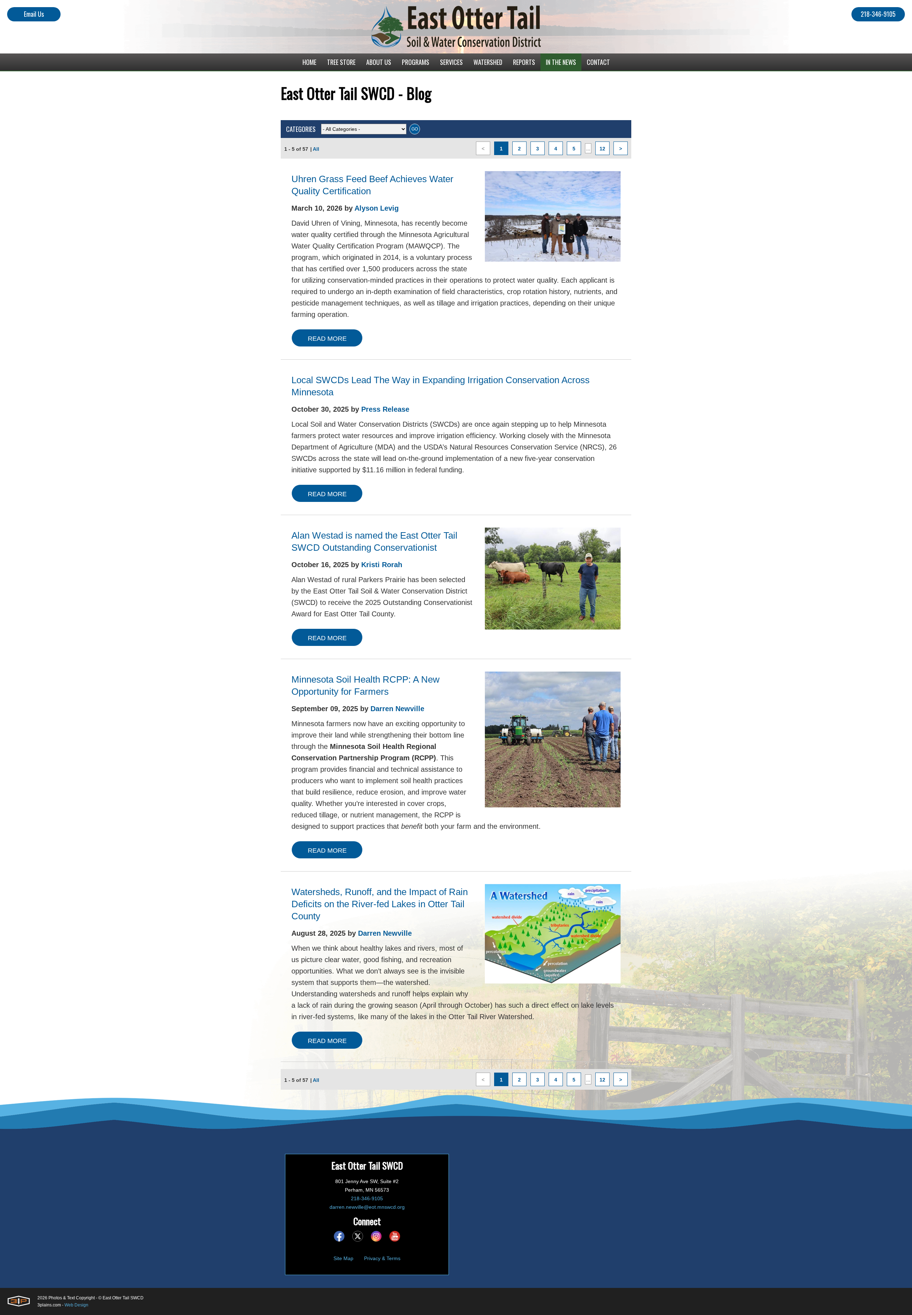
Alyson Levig (376, 208)
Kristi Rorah (381, 565)
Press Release (385, 409)
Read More (327, 338)
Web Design (76, 1305)
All (316, 149)
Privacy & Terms (382, 1258)
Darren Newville (397, 709)
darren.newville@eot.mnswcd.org (367, 1207)
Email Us (34, 14)
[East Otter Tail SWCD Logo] (456, 26)
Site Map (343, 1258)
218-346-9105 (878, 14)
